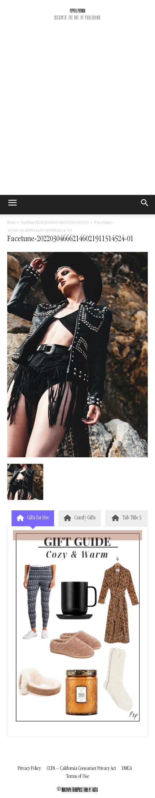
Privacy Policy (29, 768)
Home (11, 223)
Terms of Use (77, 776)
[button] (145, 204)
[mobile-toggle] (12, 204)
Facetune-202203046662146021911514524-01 (55, 223)
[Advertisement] (77, 113)
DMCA (127, 768)
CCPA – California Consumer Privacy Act (81, 768)
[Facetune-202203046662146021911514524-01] (77, 456)
